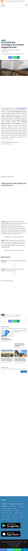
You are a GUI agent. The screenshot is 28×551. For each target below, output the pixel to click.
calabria (6, 314)
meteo (14, 314)
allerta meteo (16, 510)
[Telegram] (18, 57)
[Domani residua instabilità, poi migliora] (7, 333)
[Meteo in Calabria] (3, 5)
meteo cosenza (13, 506)
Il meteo (4, 504)
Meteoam (15, 508)
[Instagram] (15, 546)
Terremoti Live (21, 517)
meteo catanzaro (14, 517)
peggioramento (4, 316)
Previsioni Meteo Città (16, 504)
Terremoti (8, 517)
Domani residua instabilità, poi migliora (6, 339)
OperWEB (18, 543)
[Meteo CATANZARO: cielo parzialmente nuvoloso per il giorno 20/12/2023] (7, 353)
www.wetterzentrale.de (6, 138)
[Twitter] (12, 57)
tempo (14, 316)
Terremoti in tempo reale (6, 519)
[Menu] (26, 5)
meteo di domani (14, 515)
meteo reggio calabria (6, 508)
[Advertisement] (14, 23)
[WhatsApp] (15, 57)
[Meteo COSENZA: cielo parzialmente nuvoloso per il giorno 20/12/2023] (21, 353)
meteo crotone (21, 506)
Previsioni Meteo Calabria (18, 512)
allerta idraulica (4, 512)
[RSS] (18, 546)
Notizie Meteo (3, 40)
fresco (10, 314)
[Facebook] (9, 57)
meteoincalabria (18, 314)
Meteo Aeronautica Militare (7, 510)
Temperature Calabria (5, 515)
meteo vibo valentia (22, 515)
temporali (17, 316)
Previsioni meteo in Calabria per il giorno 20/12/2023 (14, 1)
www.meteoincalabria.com (7, 143)
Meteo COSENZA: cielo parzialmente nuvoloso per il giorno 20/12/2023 (20, 359)
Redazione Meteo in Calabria (8, 53)
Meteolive (4, 506)
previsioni (9, 316)
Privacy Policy (20, 541)
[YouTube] (13, 546)
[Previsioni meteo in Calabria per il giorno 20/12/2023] (21, 336)
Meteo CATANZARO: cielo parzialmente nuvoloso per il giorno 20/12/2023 (7, 359)
